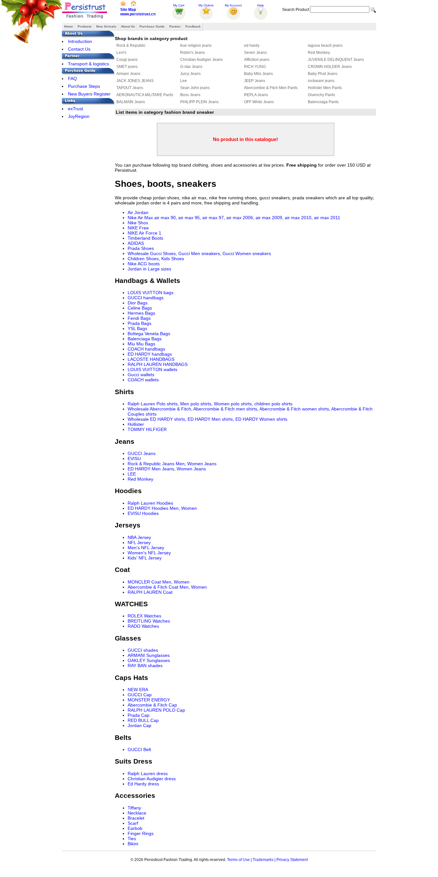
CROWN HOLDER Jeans (330, 66)
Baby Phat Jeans (322, 73)
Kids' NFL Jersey (145, 557)
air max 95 (189, 217)
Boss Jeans (190, 95)
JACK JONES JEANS (135, 81)
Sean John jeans (195, 88)
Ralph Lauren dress (148, 773)
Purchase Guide (152, 26)
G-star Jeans (191, 66)
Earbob (135, 828)
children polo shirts (273, 403)
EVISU (134, 458)
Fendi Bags (139, 318)
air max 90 (165, 217)
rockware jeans (321, 81)
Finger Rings (141, 833)
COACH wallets (143, 379)
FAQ (72, 78)
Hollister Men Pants (325, 88)
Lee (183, 81)
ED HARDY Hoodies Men (153, 508)
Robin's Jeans (192, 52)
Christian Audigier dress (152, 778)
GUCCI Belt (139, 749)
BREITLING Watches (149, 621)
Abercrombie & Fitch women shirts (294, 408)
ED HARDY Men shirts (210, 419)
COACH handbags (146, 349)
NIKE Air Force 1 (144, 233)
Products (85, 26)
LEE (132, 473)
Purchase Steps (84, 86)
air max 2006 (239, 217)
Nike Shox (138, 222)
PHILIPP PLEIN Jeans (199, 102)
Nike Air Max (140, 217)
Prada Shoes (141, 248)
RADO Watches (143, 626)
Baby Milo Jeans (258, 73)
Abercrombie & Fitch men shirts (225, 408)
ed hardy (251, 45)
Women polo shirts (233, 403)
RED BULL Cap (143, 720)
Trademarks (263, 859)
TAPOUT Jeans (129, 88)
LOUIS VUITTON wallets (152, 369)
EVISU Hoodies (143, 513)
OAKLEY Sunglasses (149, 660)
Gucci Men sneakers (199, 253)
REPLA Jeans (256, 95)
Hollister (136, 424)
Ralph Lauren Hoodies (150, 503)
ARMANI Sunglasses (149, 655)
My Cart (178, 5)
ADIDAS (136, 243)
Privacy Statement (292, 859)
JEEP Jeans (254, 81)
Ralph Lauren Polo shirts (153, 403)
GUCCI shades (143, 650)
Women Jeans (201, 463)
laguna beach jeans (325, 45)
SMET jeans (127, 66)
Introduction (80, 41)
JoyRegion (78, 116)
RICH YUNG (255, 66)
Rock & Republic (131, 45)
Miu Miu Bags (141, 343)
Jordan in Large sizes (149, 268)
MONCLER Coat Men (149, 581)
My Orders (206, 5)
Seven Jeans (255, 52)
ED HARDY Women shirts (261, 419)
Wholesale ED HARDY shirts (156, 419)
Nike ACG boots (144, 263)
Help (260, 5)
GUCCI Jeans (142, 453)
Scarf (133, 823)
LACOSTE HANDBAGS (151, 359)
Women (189, 508)
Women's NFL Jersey (149, 552)
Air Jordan (138, 212)
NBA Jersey (139, 537)
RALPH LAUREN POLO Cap (156, 710)
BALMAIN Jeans (130, 102)
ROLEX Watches (144, 615)
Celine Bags (140, 307)
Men (180, 463)
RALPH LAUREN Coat (150, 592)
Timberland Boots (145, 238)
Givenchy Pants (321, 95)
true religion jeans (196, 45)
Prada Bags (139, 323)
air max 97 (213, 217)
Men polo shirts (195, 403)
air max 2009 (269, 217)
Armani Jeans (128, 73)
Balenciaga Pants (323, 102)
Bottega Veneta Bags (149, 333)
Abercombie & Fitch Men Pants (271, 88)
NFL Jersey (139, 542)
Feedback (193, 26)
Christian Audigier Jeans (201, 59)
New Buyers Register (89, 93)
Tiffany (134, 807)
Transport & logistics (88, 63)
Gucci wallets (141, 374)
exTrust (75, 108)
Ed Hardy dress (143, 783)
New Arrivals (106, 26)
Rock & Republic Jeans (151, 463)
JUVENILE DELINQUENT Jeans (336, 59)
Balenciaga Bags (145, 338)
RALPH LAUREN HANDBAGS (158, 364)
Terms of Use (238, 859)
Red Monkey (319, 52)
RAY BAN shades (145, 665)
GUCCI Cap (140, 694)
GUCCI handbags (146, 297)
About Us (128, 26)
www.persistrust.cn (138, 14)
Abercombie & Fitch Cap (152, 704)
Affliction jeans (256, 59)
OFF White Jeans (259, 102)
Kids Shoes (172, 258)
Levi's (121, 52)
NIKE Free (138, 227)
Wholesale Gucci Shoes (152, 253)
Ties (132, 838)
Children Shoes (143, 258)
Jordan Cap (139, 725)
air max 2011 (327, 217)
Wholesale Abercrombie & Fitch (159, 408)
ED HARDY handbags (150, 354)
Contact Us (79, 49)
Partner (175, 26)
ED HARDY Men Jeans (151, 468)
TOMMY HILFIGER (147, 429)
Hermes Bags (141, 313)
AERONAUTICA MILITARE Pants (144, 95)
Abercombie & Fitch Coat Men (158, 587)
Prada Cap (138, 715)
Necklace (137, 812)
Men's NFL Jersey (146, 547)
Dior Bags (137, 302)
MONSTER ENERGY (149, 699)
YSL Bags (137, 328)
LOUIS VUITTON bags (150, 292)
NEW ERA (138, 689)
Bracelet (136, 818)
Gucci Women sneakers (247, 253)
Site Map (128, 9)
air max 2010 (298, 217)
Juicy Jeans (190, 73)
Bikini (133, 843)
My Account (233, 5)
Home (68, 26)
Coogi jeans (127, 59)
